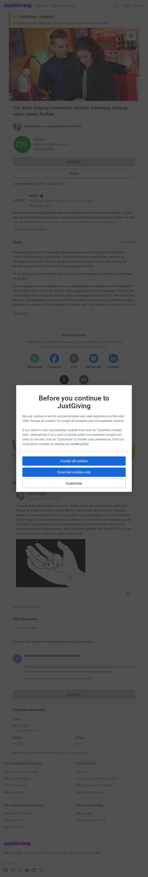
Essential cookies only (74, 472)
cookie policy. (80, 444)
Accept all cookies (74, 461)
